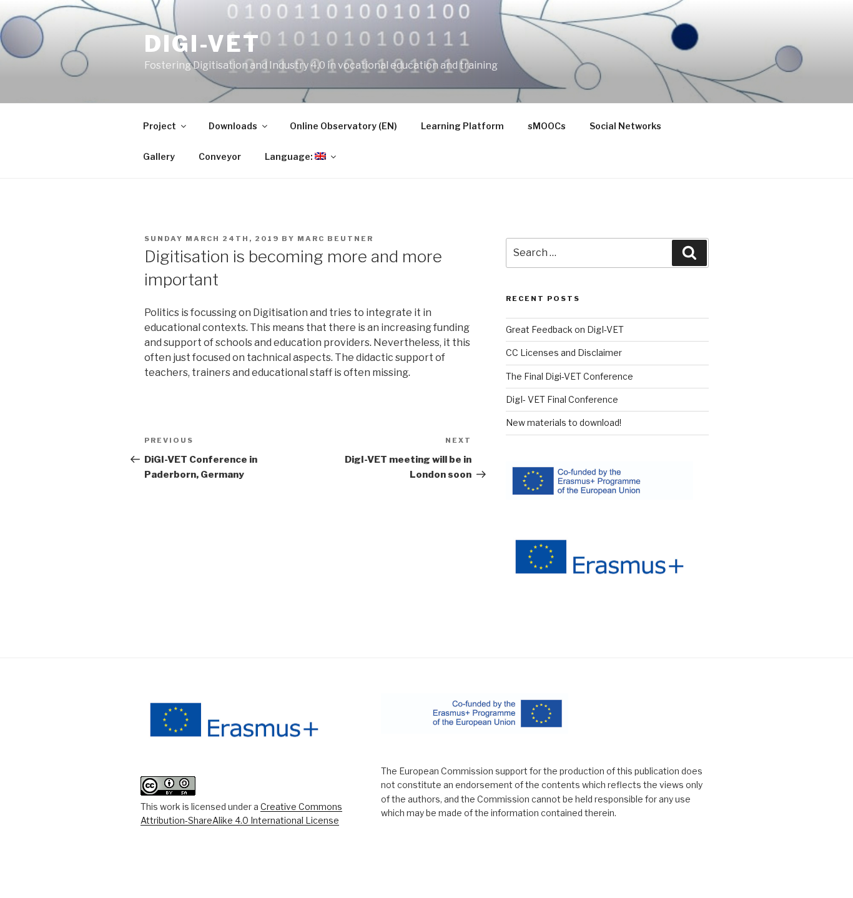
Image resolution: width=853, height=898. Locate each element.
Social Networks (625, 126)
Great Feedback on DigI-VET (565, 329)
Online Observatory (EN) (343, 126)
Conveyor (220, 156)
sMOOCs (547, 126)
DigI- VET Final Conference (562, 399)
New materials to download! (563, 422)
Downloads (233, 126)
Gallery (159, 156)
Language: (290, 156)
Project (159, 126)
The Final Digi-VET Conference (569, 376)
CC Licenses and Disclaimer (564, 352)
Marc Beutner (335, 238)
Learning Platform (462, 126)
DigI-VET (202, 43)
